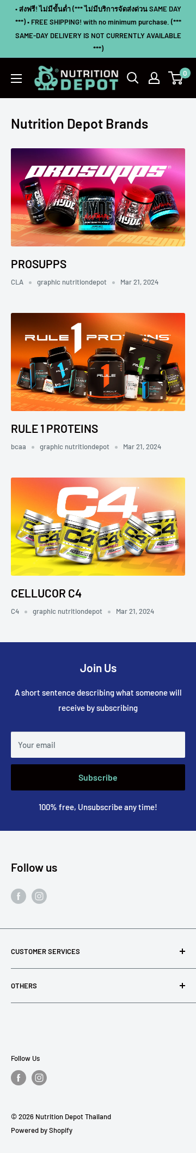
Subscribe (98, 777)
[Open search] (133, 78)
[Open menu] (16, 78)
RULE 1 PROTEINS (54, 428)
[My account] (154, 78)
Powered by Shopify (41, 1130)
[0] (176, 77)
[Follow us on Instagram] (39, 895)
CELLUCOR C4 (46, 593)
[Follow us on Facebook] (18, 895)
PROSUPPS (38, 263)
